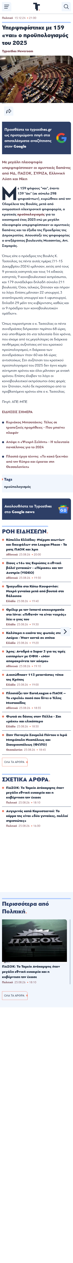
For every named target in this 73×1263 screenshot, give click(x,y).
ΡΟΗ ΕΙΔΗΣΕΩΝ (24, 532)
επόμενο (65, 631)
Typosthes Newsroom (17, 51)
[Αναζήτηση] (66, 6)
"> (28, 138)
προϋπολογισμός (31, 214)
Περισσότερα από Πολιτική (25, 908)
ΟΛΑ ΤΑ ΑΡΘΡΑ (14, 762)
